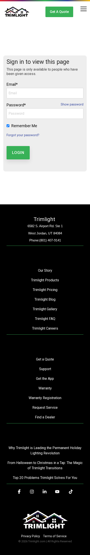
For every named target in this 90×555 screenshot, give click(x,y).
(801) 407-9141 (50, 240)
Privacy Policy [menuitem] (30, 536)
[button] (83, 9)
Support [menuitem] (45, 369)
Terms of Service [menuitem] (55, 536)
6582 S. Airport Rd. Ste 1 (45, 226)
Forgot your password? (23, 135)
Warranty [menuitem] (45, 388)
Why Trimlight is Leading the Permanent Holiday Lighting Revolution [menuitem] (45, 450)
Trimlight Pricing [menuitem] (45, 290)
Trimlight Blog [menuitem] (45, 299)
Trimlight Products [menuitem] (45, 280)
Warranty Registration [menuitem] (45, 398)
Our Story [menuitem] (45, 270)
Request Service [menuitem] (45, 407)
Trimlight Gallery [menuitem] (45, 309)
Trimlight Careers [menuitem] (45, 328)
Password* (16, 105)
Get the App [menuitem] (45, 379)
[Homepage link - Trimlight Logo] (45, 528)
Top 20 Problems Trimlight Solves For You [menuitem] (45, 478)
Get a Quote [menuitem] (45, 359)
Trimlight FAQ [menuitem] (45, 319)
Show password (72, 104)
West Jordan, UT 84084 (45, 233)
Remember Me (24, 125)
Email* (12, 84)
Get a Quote (59, 12)
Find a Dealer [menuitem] (45, 417)
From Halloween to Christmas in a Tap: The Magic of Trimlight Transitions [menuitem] (45, 465)
